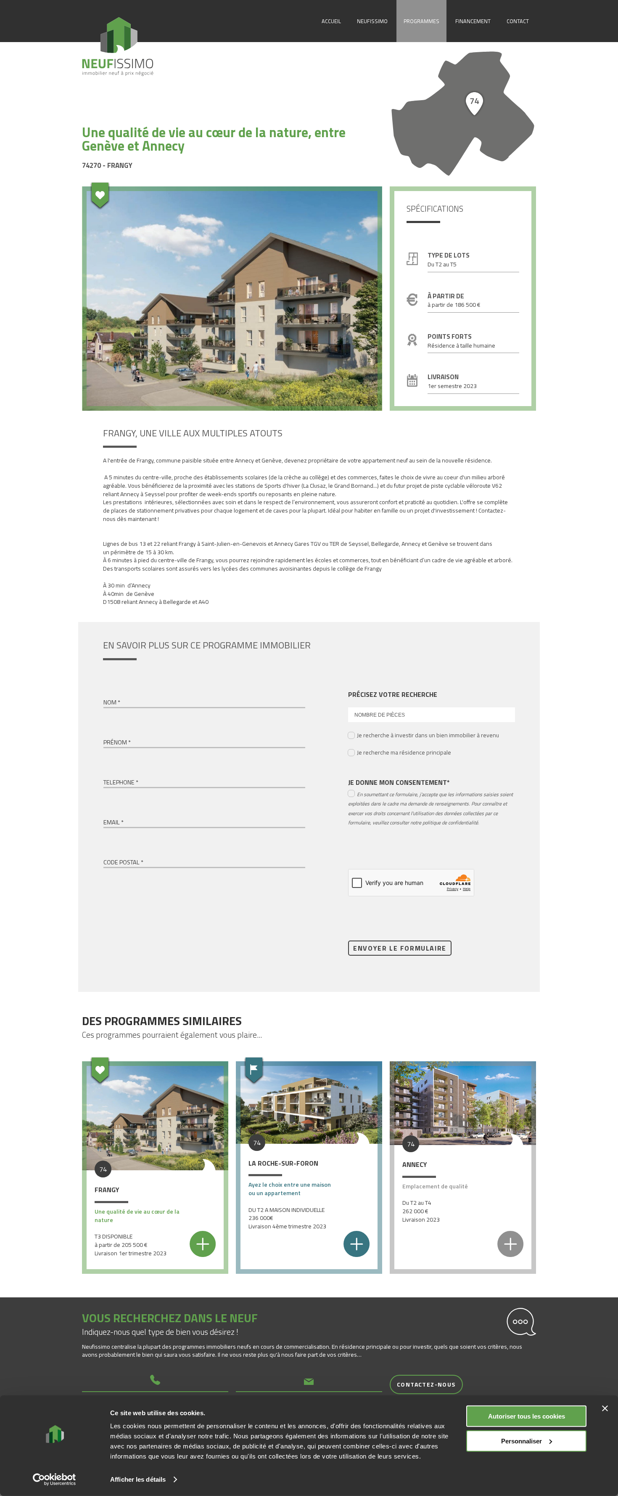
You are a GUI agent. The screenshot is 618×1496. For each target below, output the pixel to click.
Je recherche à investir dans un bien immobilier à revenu (428, 735)
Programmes (421, 21)
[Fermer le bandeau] (605, 1408)
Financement (473, 21)
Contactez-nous (426, 1384)
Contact (518, 21)
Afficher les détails (138, 1479)
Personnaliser (521, 1440)
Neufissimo (372, 21)
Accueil (331, 21)
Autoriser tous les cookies (526, 1416)
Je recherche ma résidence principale (404, 752)
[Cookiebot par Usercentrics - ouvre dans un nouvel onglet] (54, 1479)
